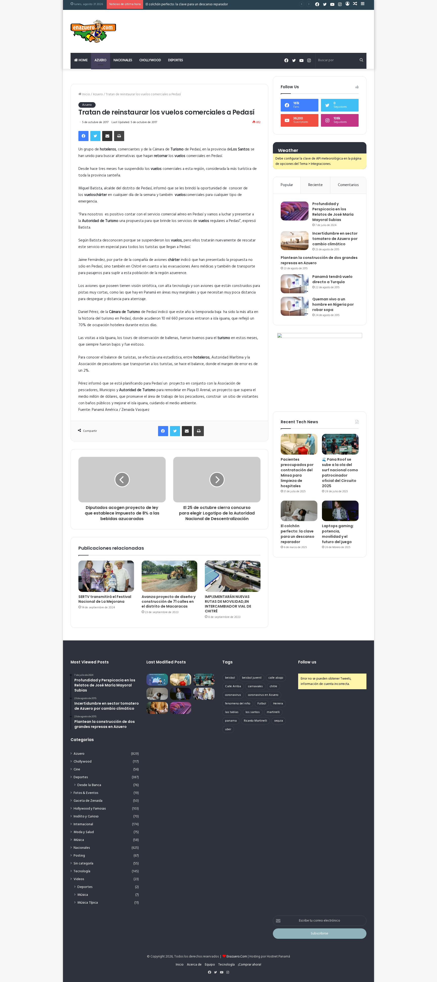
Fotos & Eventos (86, 793)
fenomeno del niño (237, 703)
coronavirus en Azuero (263, 695)
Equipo (210, 964)
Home (83, 60)
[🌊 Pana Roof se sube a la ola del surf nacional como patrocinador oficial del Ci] (340, 444)
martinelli (273, 712)
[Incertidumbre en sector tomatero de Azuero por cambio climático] (295, 240)
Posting (79, 855)
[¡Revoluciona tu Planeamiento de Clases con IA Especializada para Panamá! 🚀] (157, 680)
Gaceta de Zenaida (88, 801)
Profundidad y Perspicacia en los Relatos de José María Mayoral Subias (333, 211)
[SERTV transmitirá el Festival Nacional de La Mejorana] (106, 576)
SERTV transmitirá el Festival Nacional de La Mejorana (104, 599)
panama (231, 720)
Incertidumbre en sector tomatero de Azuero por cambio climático (335, 239)
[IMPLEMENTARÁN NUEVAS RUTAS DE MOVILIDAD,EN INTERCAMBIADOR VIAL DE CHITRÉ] (232, 576)
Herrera (278, 703)
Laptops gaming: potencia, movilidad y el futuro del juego (338, 533)
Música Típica (87, 902)
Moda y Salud (84, 832)
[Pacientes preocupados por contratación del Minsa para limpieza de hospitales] (299, 444)
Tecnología (82, 871)
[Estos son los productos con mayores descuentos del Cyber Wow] (157, 708)
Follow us (307, 662)
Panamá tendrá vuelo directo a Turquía (332, 279)
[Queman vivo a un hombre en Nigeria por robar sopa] (295, 306)
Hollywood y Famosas (90, 808)
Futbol (261, 703)
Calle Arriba (233, 686)
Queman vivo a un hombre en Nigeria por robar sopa (333, 304)
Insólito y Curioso (86, 816)
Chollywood (150, 60)
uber (228, 729)
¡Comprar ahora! (249, 964)
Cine (77, 769)
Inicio (85, 94)
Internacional (83, 824)
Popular (287, 185)
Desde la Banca (89, 785)
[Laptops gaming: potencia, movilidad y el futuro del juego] (340, 511)
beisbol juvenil (251, 677)
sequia (278, 720)
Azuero (100, 60)
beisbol (230, 677)
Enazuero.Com (237, 956)
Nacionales (123, 60)
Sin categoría (83, 863)
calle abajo (276, 677)
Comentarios (348, 185)
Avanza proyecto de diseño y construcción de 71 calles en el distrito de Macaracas (168, 601)
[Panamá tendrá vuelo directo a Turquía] (295, 283)
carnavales (255, 686)
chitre (273, 686)
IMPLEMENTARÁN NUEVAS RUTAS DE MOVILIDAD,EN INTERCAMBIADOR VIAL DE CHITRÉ (228, 604)
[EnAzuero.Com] (93, 31)
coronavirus (233, 695)
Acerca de (194, 964)
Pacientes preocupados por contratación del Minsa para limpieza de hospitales (297, 472)
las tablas (231, 712)
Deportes (175, 60)
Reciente (315, 185)
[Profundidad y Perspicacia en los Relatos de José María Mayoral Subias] (295, 211)
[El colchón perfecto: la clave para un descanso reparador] (299, 511)
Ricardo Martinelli (255, 720)
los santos (253, 712)
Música (79, 840)
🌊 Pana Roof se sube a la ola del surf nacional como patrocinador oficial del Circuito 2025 (340, 472)
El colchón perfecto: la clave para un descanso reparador (297, 533)
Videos (79, 879)
